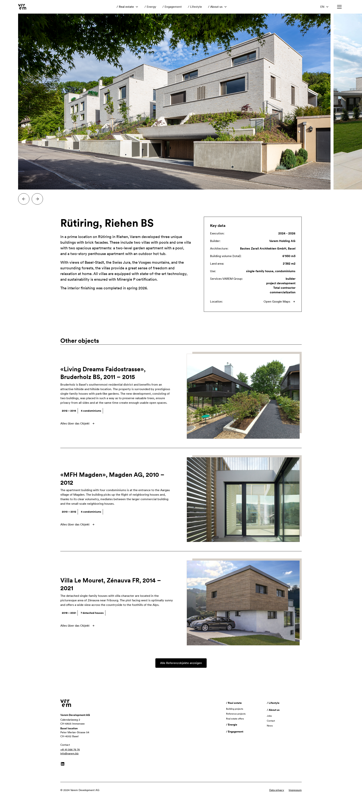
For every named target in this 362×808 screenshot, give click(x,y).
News (270, 725)
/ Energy (150, 6)
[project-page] (245, 396)
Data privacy (276, 790)
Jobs (269, 716)
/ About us (215, 6)
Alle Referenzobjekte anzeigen (181, 663)
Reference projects (235, 713)
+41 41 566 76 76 (70, 749)
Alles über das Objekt (75, 423)
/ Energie (231, 724)
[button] (127, 7)
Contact (271, 720)
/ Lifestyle (195, 6)
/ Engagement (172, 6)
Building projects (234, 709)
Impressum (295, 790)
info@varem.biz (69, 753)
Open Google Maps (277, 301)
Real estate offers (235, 718)
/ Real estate (125, 6)
